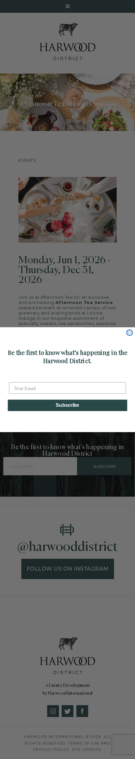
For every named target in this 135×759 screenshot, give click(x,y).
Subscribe (67, 405)
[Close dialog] (129, 333)
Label (15, 376)
